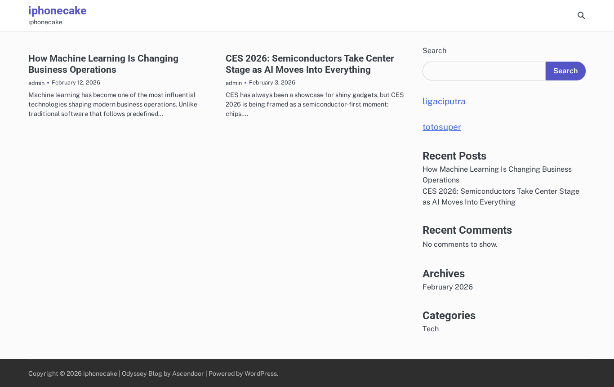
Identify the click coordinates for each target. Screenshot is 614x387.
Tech (431, 329)
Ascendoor (188, 373)
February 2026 (448, 287)
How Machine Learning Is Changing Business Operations (103, 64)
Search (434, 50)
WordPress (261, 373)
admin (36, 83)
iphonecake (57, 10)
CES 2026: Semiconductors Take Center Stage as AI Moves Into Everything (310, 64)
